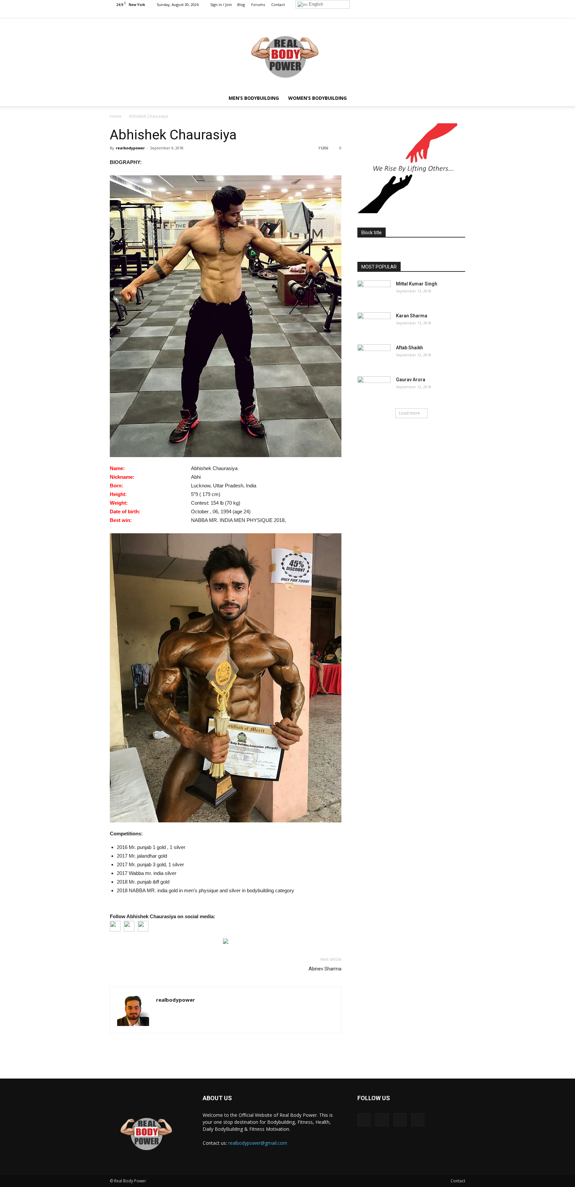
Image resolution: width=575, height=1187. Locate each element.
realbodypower (130, 147)
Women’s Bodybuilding (317, 98)
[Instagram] (438, 13)
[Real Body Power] (287, 54)
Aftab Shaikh (409, 347)
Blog (241, 4)
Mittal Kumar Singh (416, 283)
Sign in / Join (221, 4)
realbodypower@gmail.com (257, 1143)
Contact (278, 4)
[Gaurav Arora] (374, 388)
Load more (409, 413)
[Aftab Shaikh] (374, 356)
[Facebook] (427, 13)
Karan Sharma (411, 315)
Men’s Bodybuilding (254, 98)
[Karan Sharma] (374, 324)
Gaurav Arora (410, 379)
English (315, 4)
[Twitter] (449, 13)
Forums (258, 4)
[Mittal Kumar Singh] (374, 292)
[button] (457, 98)
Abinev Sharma (324, 969)
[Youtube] (460, 13)
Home (115, 116)
